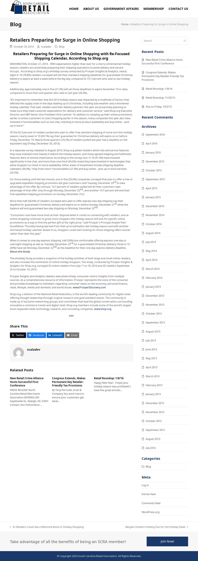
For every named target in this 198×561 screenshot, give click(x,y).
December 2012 (155, 403)
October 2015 (154, 170)
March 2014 (152, 269)
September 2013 (155, 322)
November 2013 (155, 304)
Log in (145, 485)
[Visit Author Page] (18, 352)
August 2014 (153, 233)
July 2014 (151, 242)
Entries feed (149, 494)
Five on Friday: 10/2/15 (159, 106)
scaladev (46, 46)
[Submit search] (185, 40)
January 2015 (153, 197)
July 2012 (151, 448)
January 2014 (153, 286)
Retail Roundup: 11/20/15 (160, 97)
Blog (61, 46)
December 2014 (155, 206)
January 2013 (153, 394)
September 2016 (155, 134)
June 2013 (151, 349)
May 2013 (151, 358)
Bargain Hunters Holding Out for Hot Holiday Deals (155, 527)
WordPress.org (150, 512)
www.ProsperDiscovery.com (89, 287)
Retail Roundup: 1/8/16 (109, 378)
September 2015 (155, 179)
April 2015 (151, 188)
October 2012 (154, 421)
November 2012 (155, 412)
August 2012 (153, 439)
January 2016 (153, 152)
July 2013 (151, 340)
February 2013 (154, 385)
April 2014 (151, 260)
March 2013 (152, 376)
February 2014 (154, 277)
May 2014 (151, 251)
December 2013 (155, 295)
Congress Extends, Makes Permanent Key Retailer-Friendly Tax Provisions (69, 381)
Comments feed (151, 503)
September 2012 (155, 430)
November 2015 (155, 161)
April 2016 (151, 143)
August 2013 (153, 331)
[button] (18, 335)
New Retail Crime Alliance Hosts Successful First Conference (26, 381)
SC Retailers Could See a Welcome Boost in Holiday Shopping (47, 527)
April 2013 (151, 367)
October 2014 (154, 224)
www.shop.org (102, 309)
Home (124, 24)
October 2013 (154, 313)
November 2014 (155, 215)
